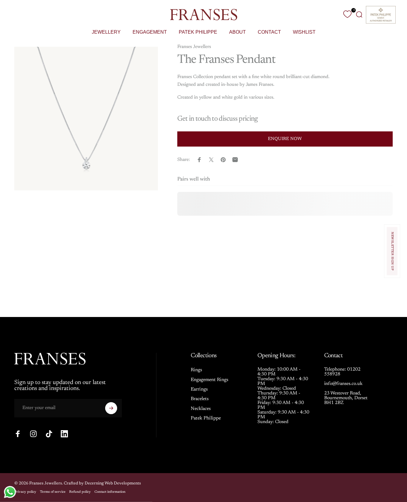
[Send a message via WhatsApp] (10, 492)
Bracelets (200, 399)
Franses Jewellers (194, 46)
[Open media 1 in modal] (86, 118)
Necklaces (201, 408)
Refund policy (80, 492)
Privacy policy (25, 492)
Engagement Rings (209, 379)
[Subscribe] (111, 408)
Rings (196, 370)
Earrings (199, 389)
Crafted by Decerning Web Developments (102, 483)
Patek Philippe (206, 418)
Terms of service (53, 492)
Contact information (109, 492)
